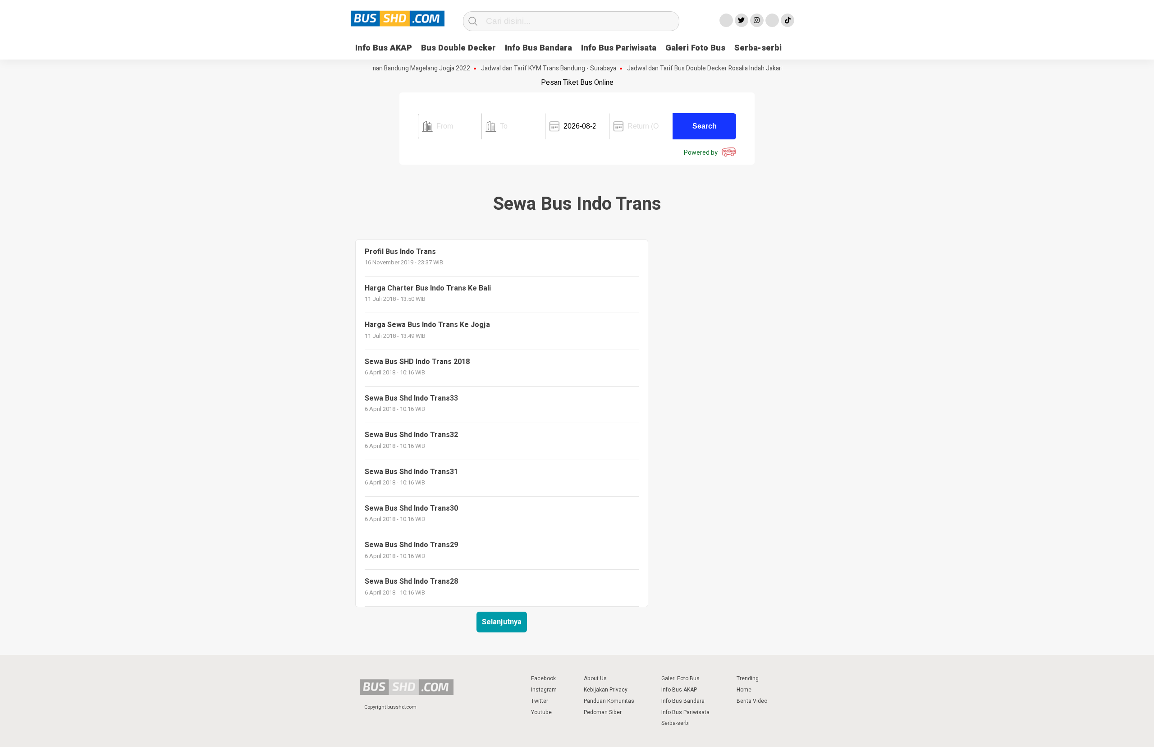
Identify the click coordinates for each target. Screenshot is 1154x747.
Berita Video (752, 701)
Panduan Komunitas (609, 701)
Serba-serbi (758, 48)
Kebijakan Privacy (605, 690)
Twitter (539, 701)
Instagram (544, 690)
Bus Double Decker (458, 48)
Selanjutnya (502, 622)
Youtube (541, 712)
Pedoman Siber (603, 712)
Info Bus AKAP (383, 48)
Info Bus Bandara (538, 48)
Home (744, 690)
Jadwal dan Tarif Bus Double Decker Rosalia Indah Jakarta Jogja (703, 68)
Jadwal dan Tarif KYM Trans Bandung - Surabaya (536, 68)
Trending (748, 678)
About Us (595, 678)
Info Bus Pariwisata (618, 48)
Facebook (543, 678)
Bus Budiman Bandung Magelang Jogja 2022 (396, 68)
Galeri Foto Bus (695, 48)
